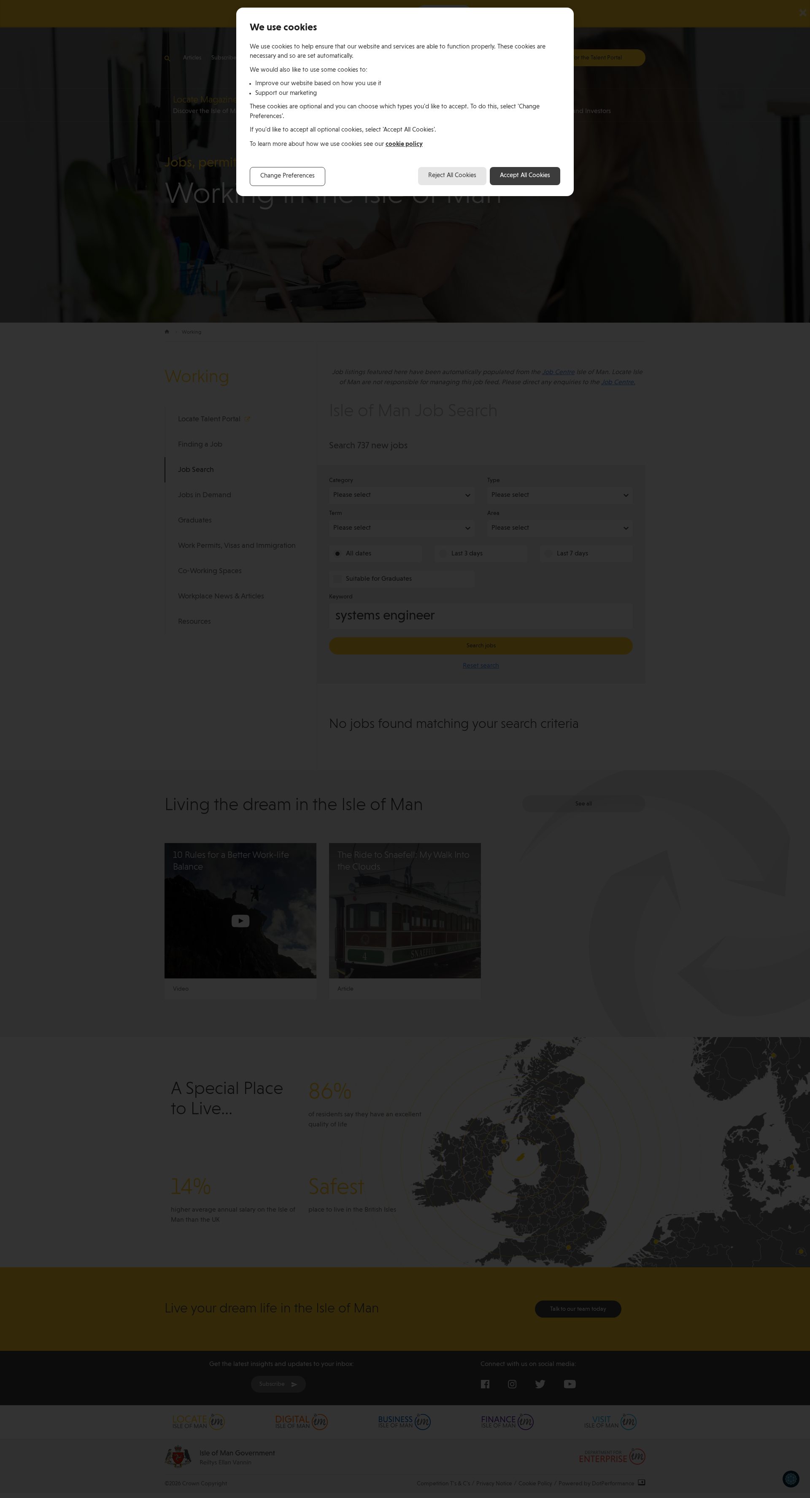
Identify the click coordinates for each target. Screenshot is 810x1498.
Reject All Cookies (452, 175)
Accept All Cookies (525, 175)
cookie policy (404, 144)
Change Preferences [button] (287, 176)
